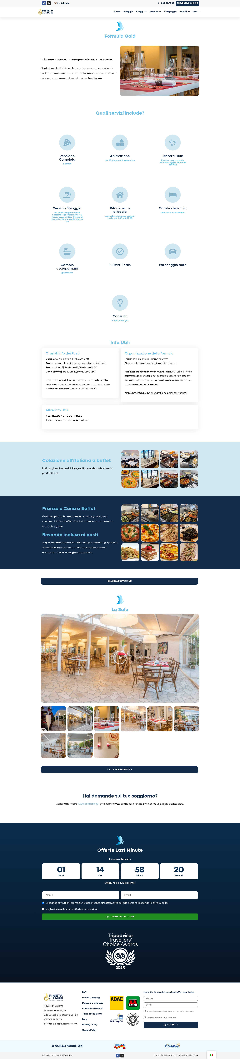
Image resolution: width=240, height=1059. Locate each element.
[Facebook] (44, 3)
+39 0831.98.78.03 (53, 1019)
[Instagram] (49, 3)
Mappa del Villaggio (92, 1003)
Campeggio (170, 12)
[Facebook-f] (118, 1055)
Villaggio (128, 12)
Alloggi (139, 12)
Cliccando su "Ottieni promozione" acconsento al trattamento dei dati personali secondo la (107, 903)
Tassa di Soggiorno (92, 1014)
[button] (120, 658)
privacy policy (160, 903)
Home (117, 12)
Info (195, 12)
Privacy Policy (89, 1025)
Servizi (183, 12)
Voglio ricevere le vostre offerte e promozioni (71, 909)
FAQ (84, 992)
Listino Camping (91, 998)
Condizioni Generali (92, 1009)
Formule (153, 12)
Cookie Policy (89, 1030)
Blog (84, 1019)
